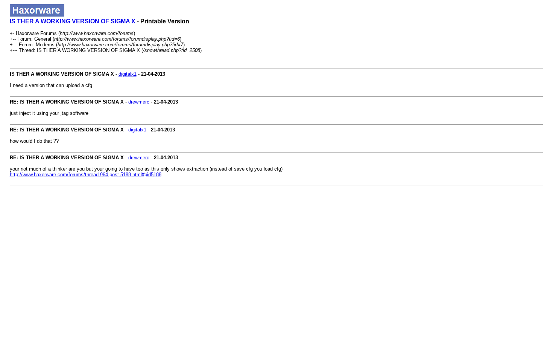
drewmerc (138, 102)
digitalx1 (127, 74)
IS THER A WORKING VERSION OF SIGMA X (72, 21)
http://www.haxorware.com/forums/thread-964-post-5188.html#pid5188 (85, 174)
